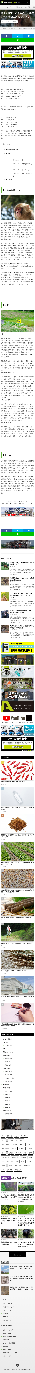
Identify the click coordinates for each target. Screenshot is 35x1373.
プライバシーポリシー (9, 1320)
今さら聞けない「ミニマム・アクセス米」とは (13, 971)
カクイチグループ (8, 1330)
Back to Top (17, 1255)
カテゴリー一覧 (7, 1310)
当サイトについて (8, 1303)
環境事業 (5, 1346)
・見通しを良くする (22, 175)
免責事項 (5, 1316)
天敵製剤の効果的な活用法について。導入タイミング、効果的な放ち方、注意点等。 (26, 1198)
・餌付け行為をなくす (22, 165)
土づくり (5, 894)
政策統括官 (15, 1157)
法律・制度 (8, 1081)
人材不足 (7, 1045)
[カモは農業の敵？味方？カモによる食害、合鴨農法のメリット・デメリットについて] (5, 596)
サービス (7, 1075)
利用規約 (5, 1313)
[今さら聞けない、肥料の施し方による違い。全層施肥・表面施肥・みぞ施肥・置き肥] (5, 1280)
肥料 (4, 839)
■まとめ (8, 179)
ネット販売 (8, 1058)
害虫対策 (7, 1114)
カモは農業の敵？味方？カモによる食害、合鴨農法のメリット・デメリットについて (22, 595)
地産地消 (10, 1153)
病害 (6, 1097)
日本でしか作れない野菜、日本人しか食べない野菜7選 (16, 917)
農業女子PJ (27, 1165)
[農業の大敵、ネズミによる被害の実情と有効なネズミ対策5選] (5, 629)
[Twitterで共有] (17, 36)
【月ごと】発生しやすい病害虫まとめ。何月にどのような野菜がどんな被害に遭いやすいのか (26, 1222)
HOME (2, 7)
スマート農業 (5, 1144)
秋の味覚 (29, 1161)
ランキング (21, 1148)
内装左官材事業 (7, 1349)
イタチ (4, 1140)
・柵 (18, 160)
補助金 (10, 1165)
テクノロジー (8, 1078)
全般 (6, 1062)
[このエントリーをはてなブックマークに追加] (28, 36)
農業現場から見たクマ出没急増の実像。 (9, 1243)
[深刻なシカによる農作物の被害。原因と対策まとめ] (5, 566)
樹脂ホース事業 (7, 1333)
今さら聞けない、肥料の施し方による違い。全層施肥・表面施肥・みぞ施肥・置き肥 (21, 1278)
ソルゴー (22, 1144)
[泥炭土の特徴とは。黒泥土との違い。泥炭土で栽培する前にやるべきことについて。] (5, 1290)
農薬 (4, 947)
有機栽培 (23, 1157)
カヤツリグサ (19, 1140)
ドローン (29, 1144)
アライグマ (24, 1136)
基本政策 (18, 1153)
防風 (3, 1170)
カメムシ (10, 1140)
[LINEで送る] (17, 40)
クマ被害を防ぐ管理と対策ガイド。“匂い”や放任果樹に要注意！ (26, 1244)
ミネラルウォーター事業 (9, 1336)
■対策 (7, 153)
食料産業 (9, 1170)
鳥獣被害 (13, 21)
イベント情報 (6, 1039)
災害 (17, 1161)
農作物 (4, 784)
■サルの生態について (12, 149)
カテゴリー (10, 7)
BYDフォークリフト (8, 1356)
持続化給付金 (5, 1157)
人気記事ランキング (8, 1307)
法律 (3, 1161)
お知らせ (9, 1136)
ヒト (4, 1042)
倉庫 (4, 1000)
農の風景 (5, 1084)
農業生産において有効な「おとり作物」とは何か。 (9, 1221)
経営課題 (27, 7)
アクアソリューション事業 (10, 1353)
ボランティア (5, 1148)
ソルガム (14, 1144)
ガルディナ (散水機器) (9, 1343)
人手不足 (29, 1148)
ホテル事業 (6, 1340)
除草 (6, 1107)
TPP (3, 1136)
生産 (22, 1161)
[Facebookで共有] (6, 36)
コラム (4, 919)
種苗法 (4, 1165)
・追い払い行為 (22, 170)
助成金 (6, 1065)
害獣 (25, 1153)
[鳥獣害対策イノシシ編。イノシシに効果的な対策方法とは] (5, 581)
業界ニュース (19, 7)
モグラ (14, 1148)
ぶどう (16, 1136)
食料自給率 (18, 1170)
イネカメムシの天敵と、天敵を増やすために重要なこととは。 (9, 1197)
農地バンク (18, 1165)
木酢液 (30, 1157)
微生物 (6, 1094)
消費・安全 (10, 1161)
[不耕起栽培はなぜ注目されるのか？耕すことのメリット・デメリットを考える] (5, 1269)
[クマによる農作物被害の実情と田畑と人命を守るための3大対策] (5, 614)
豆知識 (4, 1068)
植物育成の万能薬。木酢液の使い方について (13, 781)
